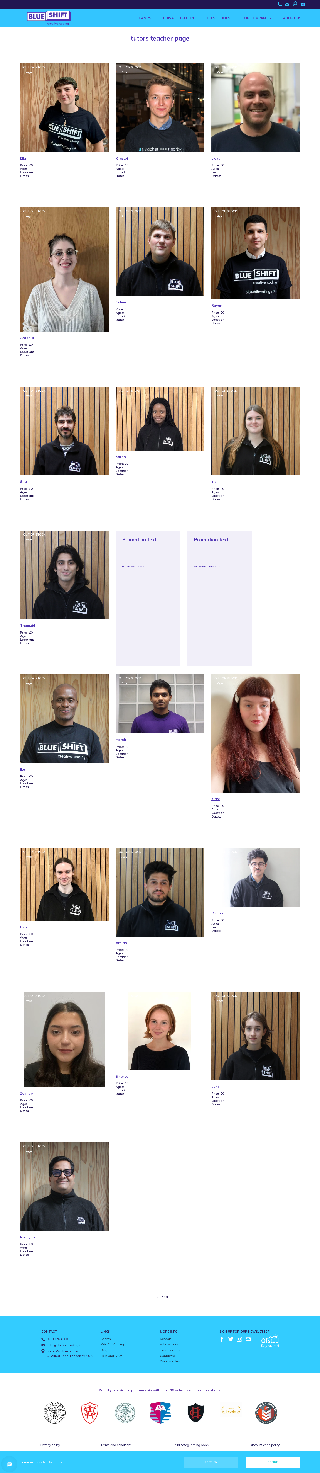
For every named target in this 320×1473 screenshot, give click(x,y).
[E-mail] (248, 1339)
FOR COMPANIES (256, 18)
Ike (22, 769)
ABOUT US (292, 18)
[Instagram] (239, 1339)
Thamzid (27, 625)
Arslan (121, 943)
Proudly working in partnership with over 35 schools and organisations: (160, 1390)
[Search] (296, 3)
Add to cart (32, 188)
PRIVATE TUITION (178, 18)
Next (165, 1297)
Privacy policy (50, 1445)
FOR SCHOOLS (217, 18)
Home (24, 1462)
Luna (215, 1086)
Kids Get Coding (112, 1344)
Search (106, 1339)
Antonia (27, 337)
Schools (165, 1339)
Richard (217, 913)
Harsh (121, 739)
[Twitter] (230, 1339)
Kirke (215, 799)
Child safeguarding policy (191, 1445)
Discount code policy (265, 1445)
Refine (273, 1462)
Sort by (211, 1462)
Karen (121, 456)
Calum (121, 302)
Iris (214, 481)
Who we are (169, 1344)
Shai (24, 481)
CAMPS (145, 18)
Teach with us (170, 1350)
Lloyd (216, 158)
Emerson (123, 1076)
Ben (23, 927)
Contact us (168, 1356)
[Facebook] (222, 1339)
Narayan (27, 1237)
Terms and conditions (116, 1445)
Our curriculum (170, 1361)
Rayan (216, 305)
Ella (23, 158)
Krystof (122, 158)
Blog (104, 1350)
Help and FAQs (111, 1356)
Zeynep (26, 1093)
